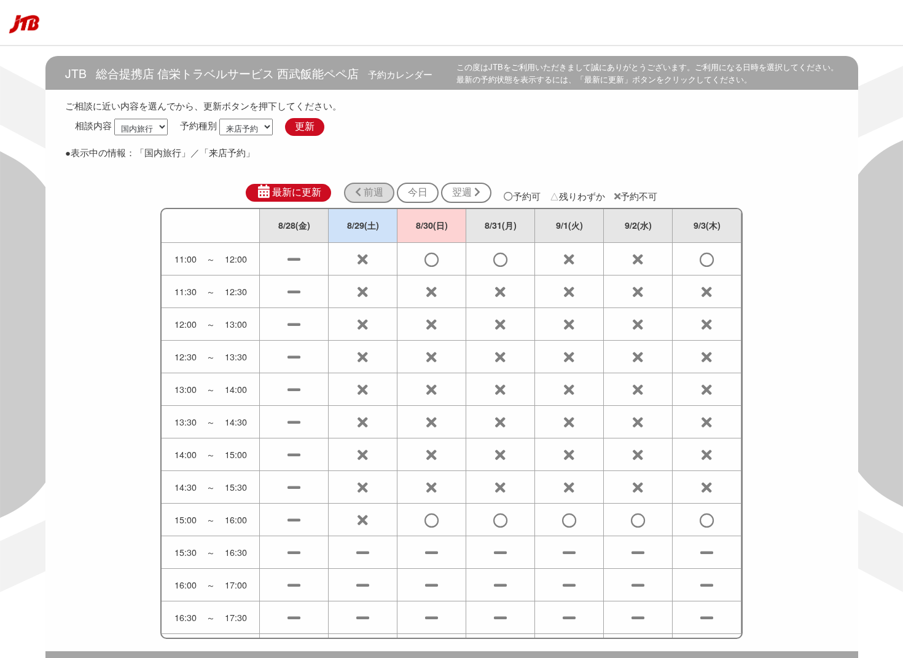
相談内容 (93, 125)
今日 (418, 192)
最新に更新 (296, 192)
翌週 (463, 192)
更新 (305, 126)
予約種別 (198, 125)
